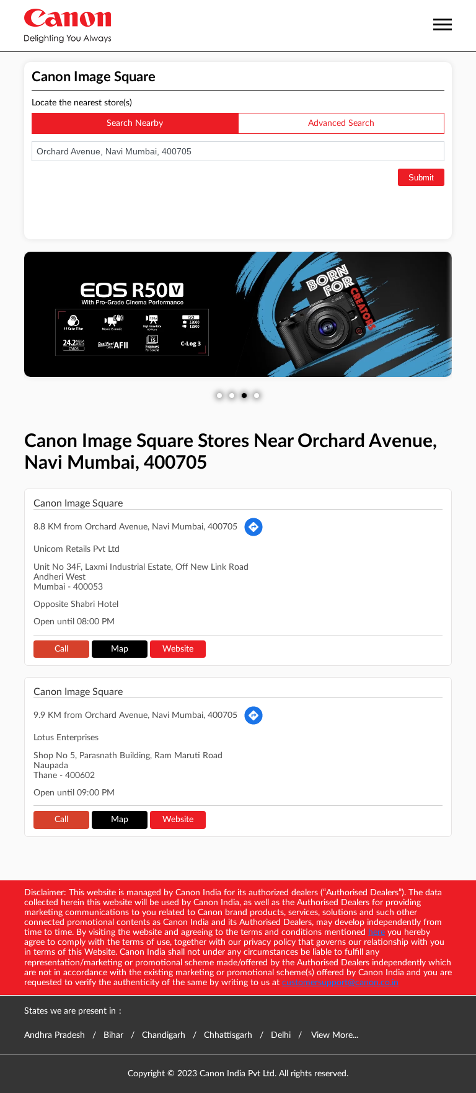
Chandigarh (163, 1035)
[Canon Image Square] (67, 26)
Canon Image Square (78, 503)
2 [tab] (232, 395)
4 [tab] (256, 395)
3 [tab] (244, 395)
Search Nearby (135, 123)
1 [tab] (219, 395)
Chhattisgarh (228, 1035)
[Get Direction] (253, 527)
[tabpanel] (238, 314)
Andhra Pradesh (54, 1035)
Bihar (113, 1035)
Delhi (281, 1035)
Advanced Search (341, 123)
